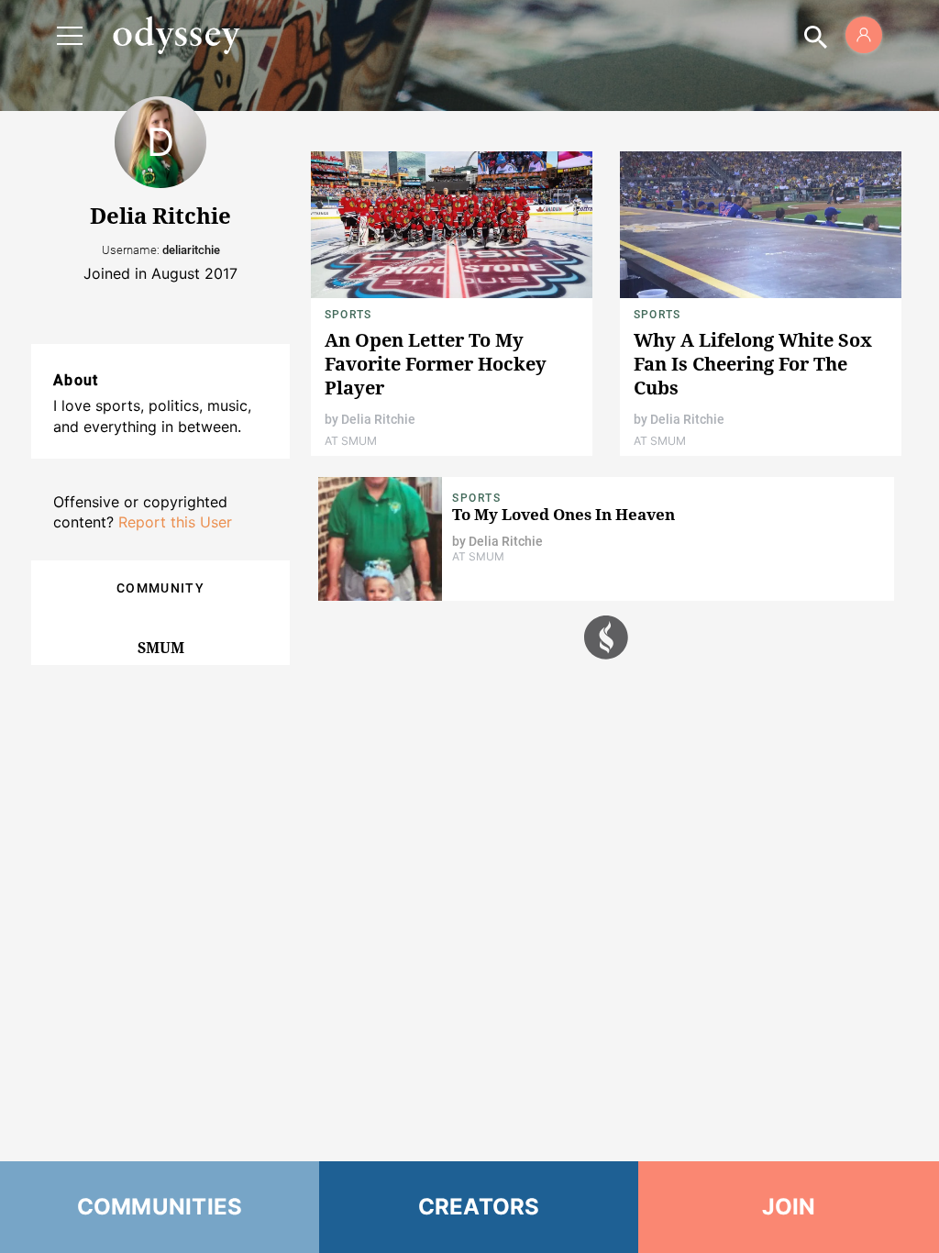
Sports (348, 314)
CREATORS (479, 1206)
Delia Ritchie (378, 419)
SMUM (161, 648)
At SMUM (351, 441)
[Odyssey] (176, 35)
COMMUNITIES (160, 1206)
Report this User (175, 522)
